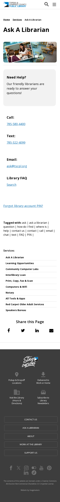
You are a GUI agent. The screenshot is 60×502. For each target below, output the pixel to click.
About (30, 436)
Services (8, 250)
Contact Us (30, 419)
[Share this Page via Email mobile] (51, 330)
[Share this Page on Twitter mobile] (22, 330)
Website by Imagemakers (30, 490)
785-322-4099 (16, 142)
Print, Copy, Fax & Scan (19, 280)
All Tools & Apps (15, 298)
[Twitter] (18, 468)
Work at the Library (31, 444)
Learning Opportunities (20, 263)
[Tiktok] (33, 472)
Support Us (30, 452)
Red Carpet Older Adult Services (25, 304)
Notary (10, 292)
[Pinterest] (49, 468)
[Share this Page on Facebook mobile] (8, 330)
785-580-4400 (16, 124)
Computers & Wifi (16, 286)
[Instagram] (26, 468)
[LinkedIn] (26, 472)
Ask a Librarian (30, 427)
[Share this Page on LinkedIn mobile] (37, 330)
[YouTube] (41, 468)
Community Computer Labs (22, 269)
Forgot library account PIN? (23, 206)
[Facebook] (11, 468)
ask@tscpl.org (17, 166)
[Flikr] (33, 468)
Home (6, 19)
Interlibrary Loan (16, 274)
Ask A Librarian (15, 257)
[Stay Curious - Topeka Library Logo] (30, 362)
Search (11, 185)
